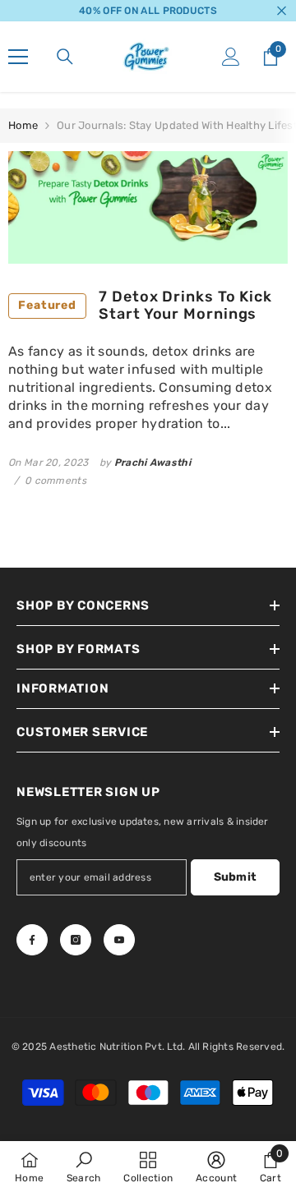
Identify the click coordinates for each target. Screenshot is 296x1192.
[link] (84, 1166)
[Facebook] (32, 939)
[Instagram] (75, 939)
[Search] (65, 57)
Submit (235, 877)
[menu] (18, 57)
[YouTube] (119, 939)
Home (23, 125)
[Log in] (231, 57)
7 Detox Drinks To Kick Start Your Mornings (145, 306)
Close (281, 11)
